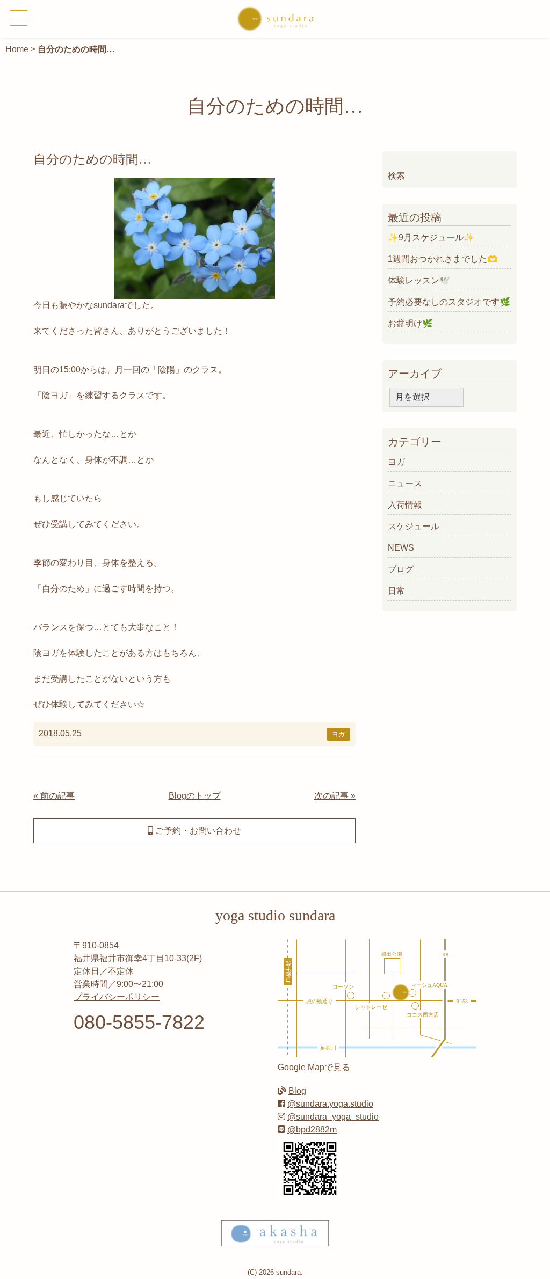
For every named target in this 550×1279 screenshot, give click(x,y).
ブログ (401, 569)
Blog (297, 1090)
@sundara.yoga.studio (330, 1103)
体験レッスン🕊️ (419, 280)
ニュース (405, 483)
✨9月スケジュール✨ (431, 237)
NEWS (401, 547)
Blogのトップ (195, 795)
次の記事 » (335, 795)
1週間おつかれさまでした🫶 (443, 259)
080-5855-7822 (139, 1022)
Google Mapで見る (314, 1067)
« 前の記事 (54, 795)
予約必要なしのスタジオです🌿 (449, 301)
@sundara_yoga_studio (333, 1116)
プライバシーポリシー (117, 997)
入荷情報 (405, 504)
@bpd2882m (312, 1129)
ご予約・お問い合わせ (197, 830)
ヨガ (338, 734)
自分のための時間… (92, 159)
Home (16, 49)
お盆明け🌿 (410, 323)
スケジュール (413, 526)
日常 (396, 590)
